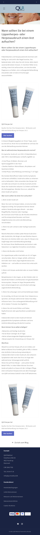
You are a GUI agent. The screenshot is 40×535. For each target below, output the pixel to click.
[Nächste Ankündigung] (36, 2)
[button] (4, 8)
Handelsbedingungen (11, 487)
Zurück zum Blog (21, 442)
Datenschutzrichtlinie (11, 501)
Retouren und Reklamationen (13, 496)
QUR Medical (16, 531)
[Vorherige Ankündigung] (4, 2)
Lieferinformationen (10, 492)
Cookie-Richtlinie (9, 506)
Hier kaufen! (7, 135)
